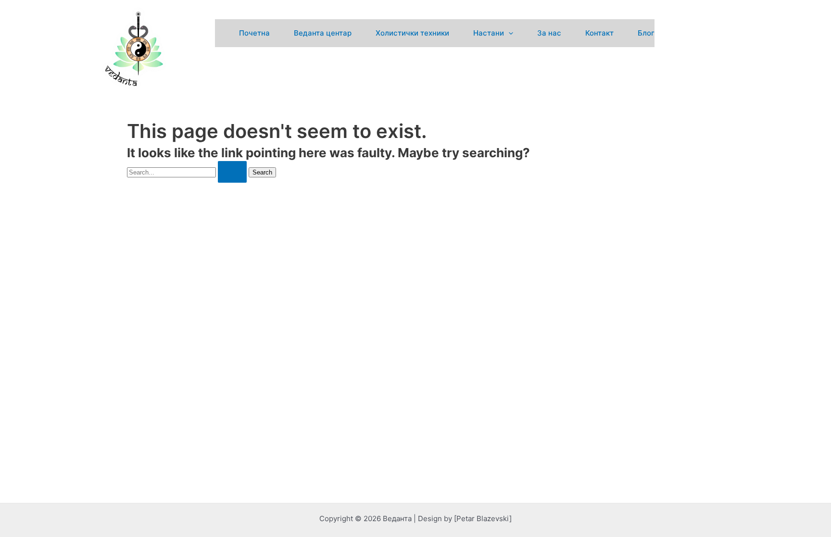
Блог (646, 32)
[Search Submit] (232, 172)
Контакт (599, 32)
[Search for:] (188, 171)
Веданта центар (323, 32)
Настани (488, 32)
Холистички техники (412, 32)
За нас (549, 32)
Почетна (254, 32)
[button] (508, 33)
